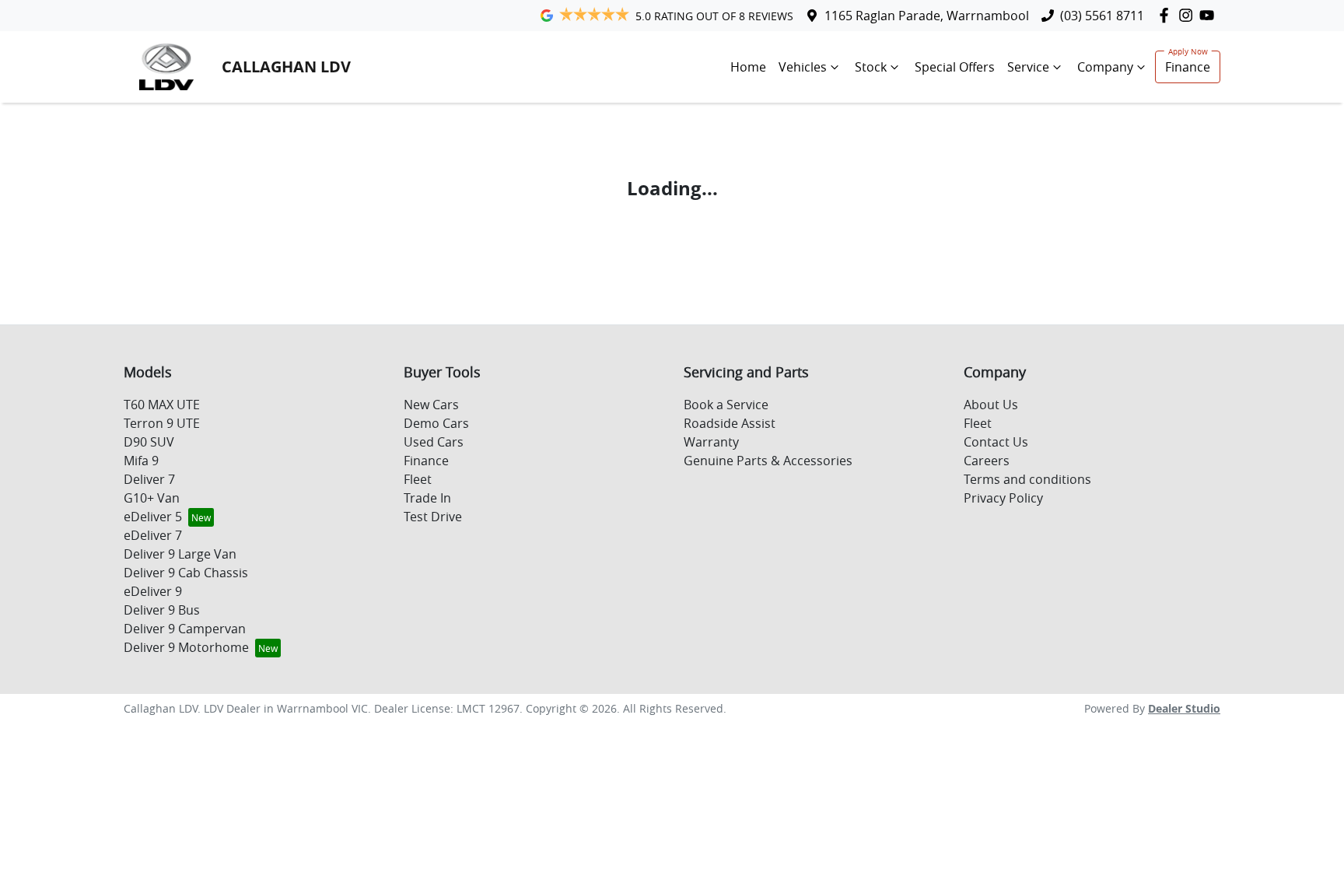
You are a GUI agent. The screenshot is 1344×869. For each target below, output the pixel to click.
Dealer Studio (1184, 708)
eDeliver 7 (153, 535)
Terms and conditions (1027, 479)
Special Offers (955, 66)
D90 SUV (149, 441)
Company (1105, 66)
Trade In (427, 497)
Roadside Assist (729, 423)
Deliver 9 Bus (162, 609)
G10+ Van (152, 497)
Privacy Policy (1003, 497)
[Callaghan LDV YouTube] (1209, 15)
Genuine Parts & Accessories (768, 460)
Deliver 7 (149, 479)
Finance (1187, 66)
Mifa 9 (141, 460)
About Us (991, 404)
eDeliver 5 (153, 516)
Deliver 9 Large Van (180, 553)
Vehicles (803, 66)
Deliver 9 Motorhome (186, 647)
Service (1028, 66)
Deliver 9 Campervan (185, 628)
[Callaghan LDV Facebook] (1167, 15)
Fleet (418, 479)
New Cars (431, 404)
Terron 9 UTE (162, 423)
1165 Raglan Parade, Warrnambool (926, 15)
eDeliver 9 (153, 591)
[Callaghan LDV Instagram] (1188, 15)
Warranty (711, 441)
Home (748, 66)
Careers (987, 460)
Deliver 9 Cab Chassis (186, 572)
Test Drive (433, 516)
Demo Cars (436, 423)
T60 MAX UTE (162, 404)
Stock (871, 66)
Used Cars (434, 441)
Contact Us (996, 441)
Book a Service (726, 404)
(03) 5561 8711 (1102, 15)
